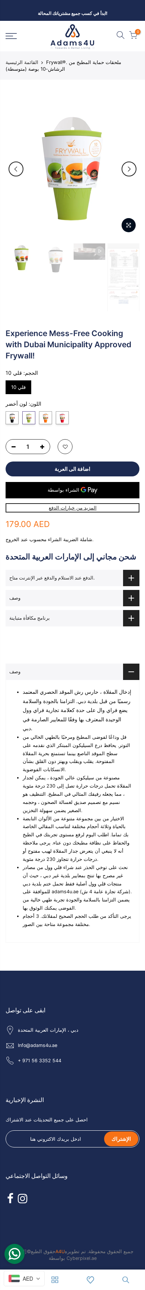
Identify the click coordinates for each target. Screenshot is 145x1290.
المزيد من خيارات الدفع (73, 508)
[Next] (129, 169)
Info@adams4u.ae (37, 1045)
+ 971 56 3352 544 (39, 1060)
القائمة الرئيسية (22, 62)
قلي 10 (18, 385)
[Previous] (16, 169)
